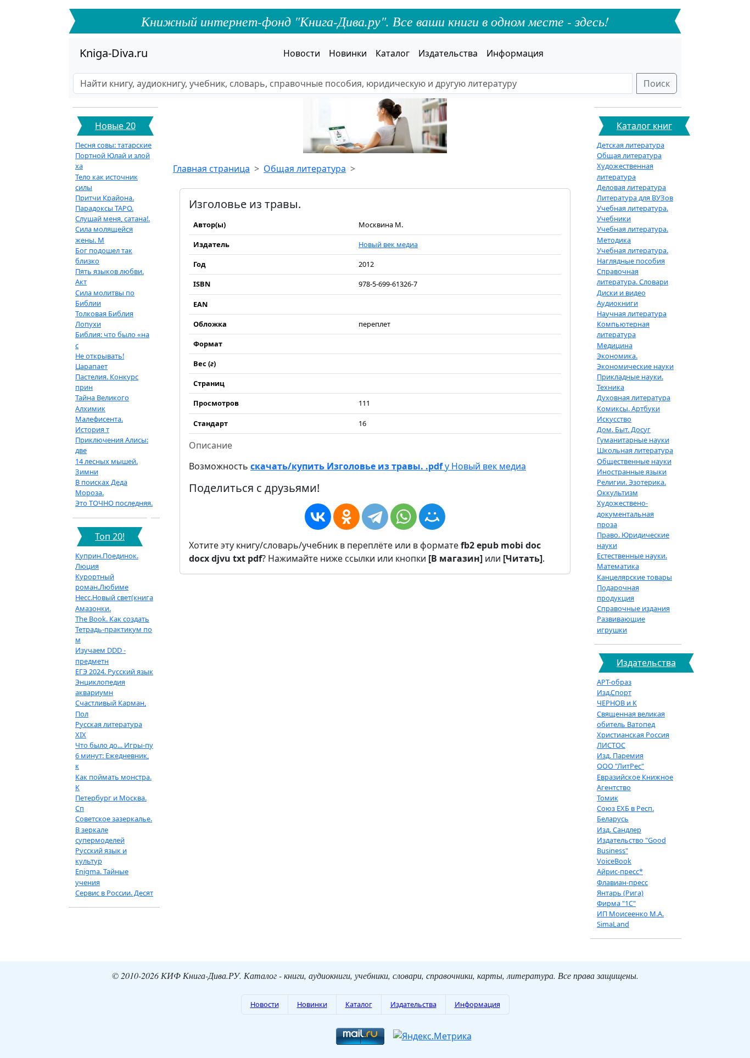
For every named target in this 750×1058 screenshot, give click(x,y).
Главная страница (211, 169)
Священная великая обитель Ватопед (631, 719)
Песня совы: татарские (113, 145)
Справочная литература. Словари (632, 276)
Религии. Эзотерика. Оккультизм (631, 487)
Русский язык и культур (101, 856)
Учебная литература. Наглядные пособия (632, 255)
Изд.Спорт (614, 692)
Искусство (614, 419)
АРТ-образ (614, 682)
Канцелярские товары (634, 577)
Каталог (393, 53)
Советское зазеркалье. (113, 819)
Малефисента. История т (99, 424)
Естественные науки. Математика (632, 561)
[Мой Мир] (432, 516)
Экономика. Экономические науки (635, 361)
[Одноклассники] (346, 516)
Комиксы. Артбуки (628, 408)
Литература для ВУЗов (635, 198)
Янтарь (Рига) (620, 893)
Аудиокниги (617, 303)
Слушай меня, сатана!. (112, 218)
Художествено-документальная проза (625, 513)
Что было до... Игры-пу (114, 745)
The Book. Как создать (112, 619)
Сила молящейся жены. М (104, 234)
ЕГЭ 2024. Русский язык (114, 671)
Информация (515, 53)
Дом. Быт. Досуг (624, 429)
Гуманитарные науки (633, 440)
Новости (301, 53)
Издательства (448, 53)
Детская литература (630, 145)
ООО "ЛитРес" (620, 766)
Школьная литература (635, 450)
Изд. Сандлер (619, 830)
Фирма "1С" (616, 903)
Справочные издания (633, 608)
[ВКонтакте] (318, 516)
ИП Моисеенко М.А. (630, 914)
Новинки (348, 53)
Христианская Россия (633, 735)
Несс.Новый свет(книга (114, 597)
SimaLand (613, 924)
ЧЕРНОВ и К (617, 703)
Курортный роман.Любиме (101, 582)
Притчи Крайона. (104, 198)
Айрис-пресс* (620, 871)
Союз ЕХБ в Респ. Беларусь (625, 813)
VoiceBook (614, 861)
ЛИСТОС (611, 745)
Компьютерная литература (623, 329)
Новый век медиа (388, 244)
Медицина (615, 345)
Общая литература (305, 169)
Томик (607, 798)
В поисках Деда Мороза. (101, 487)
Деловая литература (631, 187)
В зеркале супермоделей (100, 835)
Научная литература (632, 313)
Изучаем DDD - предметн (100, 655)
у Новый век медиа (388, 466)
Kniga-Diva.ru (114, 53)
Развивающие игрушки (621, 624)
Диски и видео (621, 293)
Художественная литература (625, 171)
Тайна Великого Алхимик (102, 403)
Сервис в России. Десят (114, 893)
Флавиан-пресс (622, 882)
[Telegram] (375, 516)
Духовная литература (633, 397)
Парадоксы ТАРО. (104, 208)
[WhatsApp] (403, 516)
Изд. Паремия (620, 755)
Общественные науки (634, 461)
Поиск (656, 83)
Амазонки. (93, 608)
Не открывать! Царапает (99, 361)
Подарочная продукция (618, 593)
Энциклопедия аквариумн (100, 687)
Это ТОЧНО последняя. (114, 503)
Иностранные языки (632, 472)
